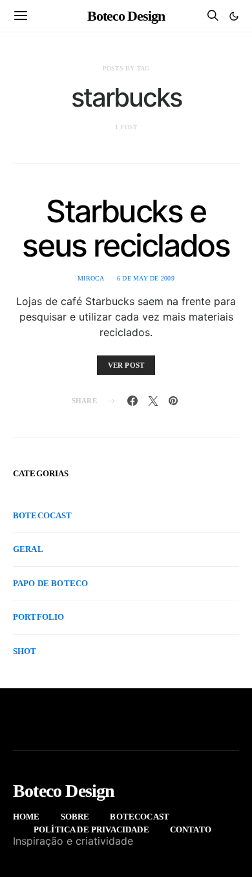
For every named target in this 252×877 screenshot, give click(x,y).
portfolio (38, 617)
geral (28, 549)
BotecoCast (42, 515)
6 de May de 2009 (145, 278)
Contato (190, 829)
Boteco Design (126, 16)
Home (26, 816)
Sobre (75, 816)
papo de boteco (50, 583)
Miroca (91, 278)
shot (25, 651)
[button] (234, 16)
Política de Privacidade (91, 829)
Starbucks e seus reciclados (125, 228)
